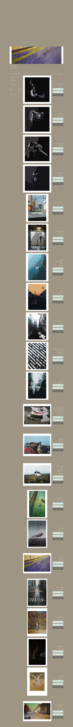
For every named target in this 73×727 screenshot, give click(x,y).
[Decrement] (53, 92)
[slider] (10, 89)
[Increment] (62, 92)
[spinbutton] (58, 92)
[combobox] (58, 89)
